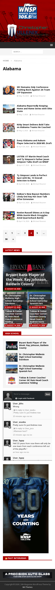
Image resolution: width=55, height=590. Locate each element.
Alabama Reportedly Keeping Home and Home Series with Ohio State (34, 108)
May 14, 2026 (24, 96)
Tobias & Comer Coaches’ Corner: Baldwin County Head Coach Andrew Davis (38, 316)
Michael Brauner (39, 96)
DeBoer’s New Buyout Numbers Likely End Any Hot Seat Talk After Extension (33, 197)
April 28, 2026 (24, 146)
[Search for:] (27, 51)
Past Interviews (17, 558)
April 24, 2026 (24, 184)
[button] (51, 45)
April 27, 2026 (24, 165)
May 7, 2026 (23, 114)
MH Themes (27, 587)
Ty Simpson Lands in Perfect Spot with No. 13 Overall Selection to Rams (32, 178)
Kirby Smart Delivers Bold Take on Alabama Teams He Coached (33, 126)
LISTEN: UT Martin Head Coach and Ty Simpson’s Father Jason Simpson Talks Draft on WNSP (33, 159)
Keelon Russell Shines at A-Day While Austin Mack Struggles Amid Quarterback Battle (33, 215)
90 (6, 239)
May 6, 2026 (23, 130)
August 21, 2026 (13, 307)
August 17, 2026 (38, 325)
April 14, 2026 (24, 221)
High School (12, 333)
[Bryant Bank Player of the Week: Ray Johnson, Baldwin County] (12, 345)
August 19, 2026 (13, 325)
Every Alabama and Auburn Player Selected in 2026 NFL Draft (34, 141)
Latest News (12, 250)
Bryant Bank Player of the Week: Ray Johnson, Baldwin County (26, 279)
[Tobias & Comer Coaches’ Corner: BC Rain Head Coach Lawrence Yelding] (12, 380)
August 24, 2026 (13, 289)
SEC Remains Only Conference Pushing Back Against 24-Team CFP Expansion (33, 90)
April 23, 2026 (24, 202)
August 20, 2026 (38, 307)
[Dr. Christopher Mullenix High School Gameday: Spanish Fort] (12, 369)
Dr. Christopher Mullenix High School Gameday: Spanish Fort (39, 299)
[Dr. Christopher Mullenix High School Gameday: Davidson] (12, 357)
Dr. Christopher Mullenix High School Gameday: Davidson (14, 299)
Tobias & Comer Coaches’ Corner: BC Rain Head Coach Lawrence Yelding (14, 316)
